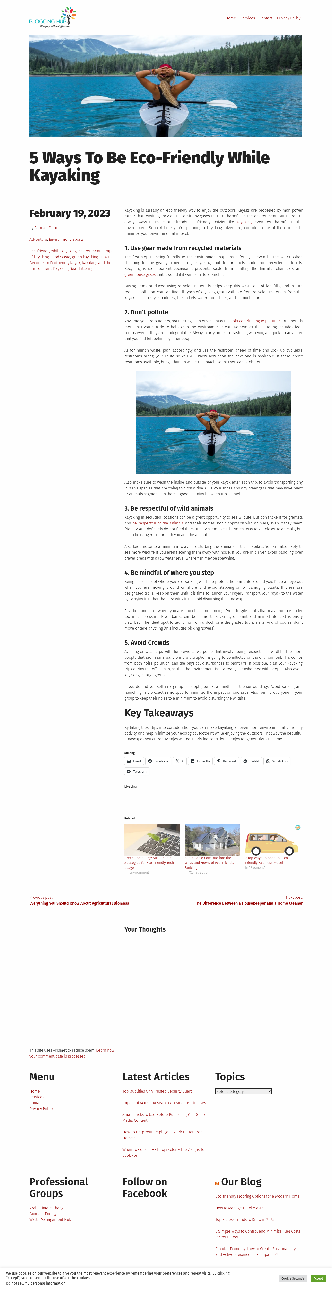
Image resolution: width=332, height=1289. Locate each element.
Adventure (38, 239)
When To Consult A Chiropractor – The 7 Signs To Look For (163, 1152)
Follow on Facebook (144, 1188)
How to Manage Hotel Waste (239, 1208)
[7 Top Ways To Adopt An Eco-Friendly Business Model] (273, 840)
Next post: (249, 900)
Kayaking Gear (65, 268)
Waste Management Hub (50, 1219)
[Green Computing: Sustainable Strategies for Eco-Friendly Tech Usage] (152, 840)
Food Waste (60, 257)
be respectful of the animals (157, 523)
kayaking (244, 222)
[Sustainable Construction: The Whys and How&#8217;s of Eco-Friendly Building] (212, 840)
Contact (265, 18)
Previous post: (79, 900)
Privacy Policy (288, 18)
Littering (86, 268)
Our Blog (241, 1182)
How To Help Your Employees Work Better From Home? (163, 1135)
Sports (77, 239)
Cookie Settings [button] (292, 1278)
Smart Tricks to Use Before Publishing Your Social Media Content (164, 1117)
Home (231, 18)
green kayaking (85, 257)
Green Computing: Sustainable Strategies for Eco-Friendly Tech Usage (149, 863)
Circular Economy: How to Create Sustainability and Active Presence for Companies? (255, 1251)
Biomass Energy (42, 1213)
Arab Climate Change (47, 1208)
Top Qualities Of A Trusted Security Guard (157, 1091)
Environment (60, 239)
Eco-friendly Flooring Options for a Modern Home (257, 1196)
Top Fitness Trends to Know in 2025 (244, 1219)
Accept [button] (318, 1278)
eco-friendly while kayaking (53, 251)
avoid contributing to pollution (254, 321)
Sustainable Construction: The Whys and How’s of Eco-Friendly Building (209, 863)
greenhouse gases (140, 274)
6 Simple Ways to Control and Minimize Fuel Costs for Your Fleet (257, 1234)
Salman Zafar (46, 227)
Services (247, 18)
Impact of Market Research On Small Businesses (164, 1103)
